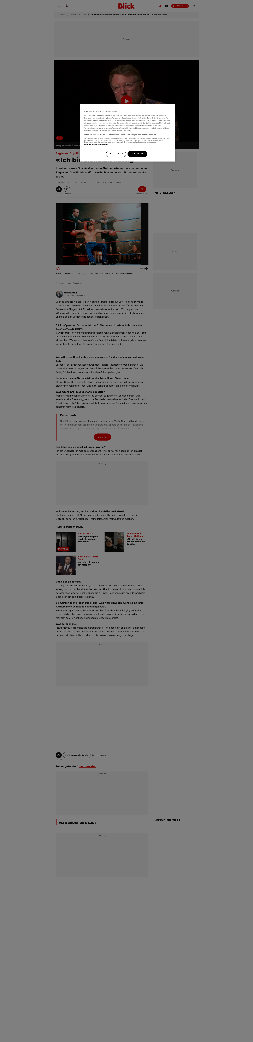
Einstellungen (116, 154)
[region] (127, 133)
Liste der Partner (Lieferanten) (96, 145)
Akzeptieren (137, 154)
